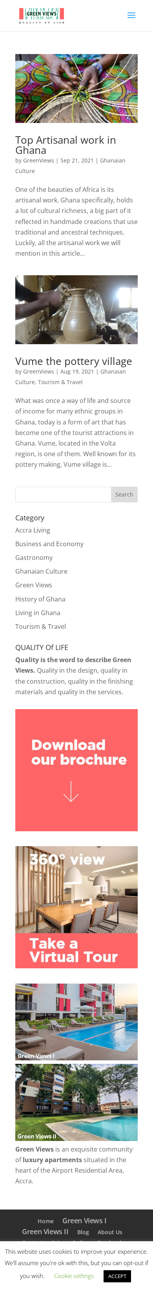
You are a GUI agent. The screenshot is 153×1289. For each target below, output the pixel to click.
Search (124, 494)
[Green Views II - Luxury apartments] (76, 1138)
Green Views (33, 585)
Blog (83, 1232)
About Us (110, 1232)
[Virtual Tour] (76, 966)
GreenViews (38, 160)
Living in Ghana (37, 612)
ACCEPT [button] (117, 1276)
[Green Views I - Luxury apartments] (76, 1058)
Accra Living (32, 530)
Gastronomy (34, 557)
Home (46, 1221)
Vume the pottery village (73, 361)
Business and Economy (49, 544)
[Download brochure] (76, 829)
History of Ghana (40, 599)
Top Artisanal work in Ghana (65, 145)
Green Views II (45, 1231)
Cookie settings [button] (74, 1276)
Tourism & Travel (60, 382)
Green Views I (84, 1220)
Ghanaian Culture (41, 571)
